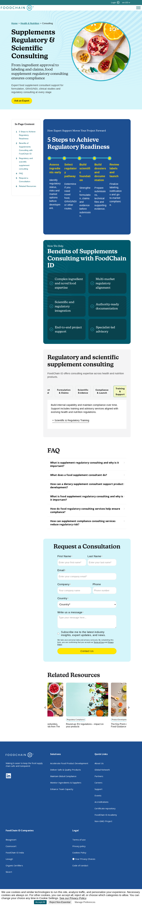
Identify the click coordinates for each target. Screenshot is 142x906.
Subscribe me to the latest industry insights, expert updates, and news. (83, 634)
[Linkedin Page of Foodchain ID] (8, 778)
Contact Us (86, 651)
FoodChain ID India (15, 852)
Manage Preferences (85, 902)
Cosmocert (11, 846)
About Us (99, 763)
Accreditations (101, 801)
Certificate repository (105, 808)
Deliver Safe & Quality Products (65, 769)
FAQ (21, 173)
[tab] (64, 391)
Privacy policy (79, 846)
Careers (98, 782)
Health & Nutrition (30, 23)
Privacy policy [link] (103, 902)
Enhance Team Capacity (61, 789)
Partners (99, 776)
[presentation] (45, 707)
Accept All (40, 902)
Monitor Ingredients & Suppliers (65, 782)
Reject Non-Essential (60, 902)
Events (98, 795)
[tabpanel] (87, 414)
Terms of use (79, 839)
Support (98, 789)
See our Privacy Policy (72, 898)
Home (14, 23)
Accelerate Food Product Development (69, 763)
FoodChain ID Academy (106, 814)
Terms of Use (99, 642)
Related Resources (27, 186)
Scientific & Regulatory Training (71, 420)
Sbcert (9, 871)
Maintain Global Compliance (63, 776)
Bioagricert (11, 839)
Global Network (102, 769)
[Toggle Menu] (138, 7)
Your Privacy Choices (84, 859)
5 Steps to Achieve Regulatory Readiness (27, 135)
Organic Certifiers (14, 865)
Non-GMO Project (103, 821)
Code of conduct (80, 865)
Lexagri (9, 859)
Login (113, 2)
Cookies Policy (79, 852)
